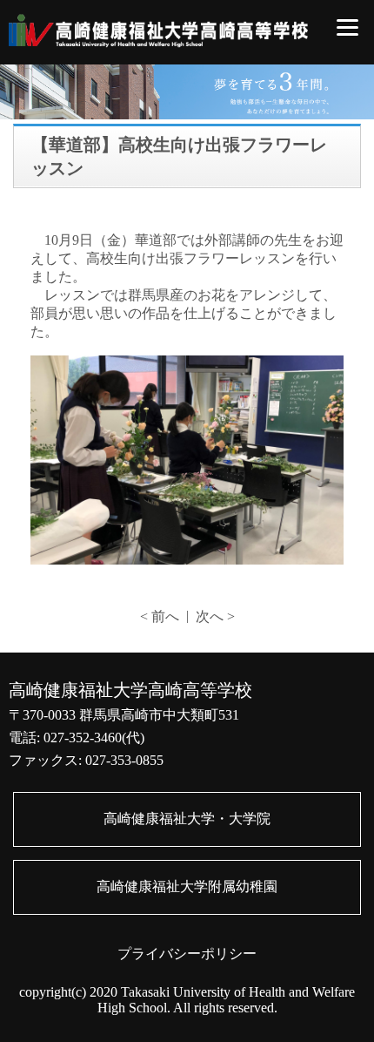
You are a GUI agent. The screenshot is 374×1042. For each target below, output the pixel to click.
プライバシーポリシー (187, 953)
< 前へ (159, 616)
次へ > (215, 616)
